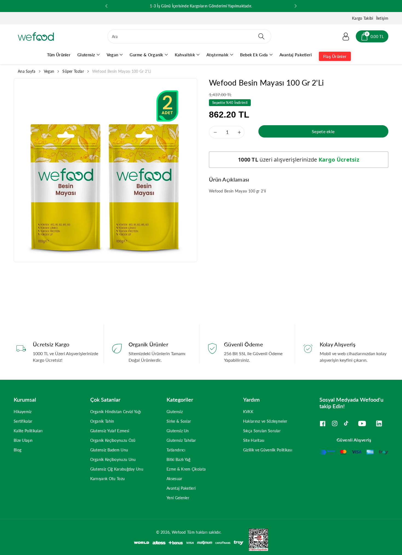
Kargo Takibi (362, 18)
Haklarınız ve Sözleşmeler (265, 421)
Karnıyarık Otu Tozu (107, 478)
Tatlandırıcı (176, 450)
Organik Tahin (102, 421)
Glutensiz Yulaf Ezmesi (109, 430)
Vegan (112, 54)
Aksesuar (174, 478)
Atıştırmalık (217, 54)
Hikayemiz (23, 411)
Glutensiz (86, 54)
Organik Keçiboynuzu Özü (113, 440)
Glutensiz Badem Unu (109, 450)
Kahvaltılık (185, 54)
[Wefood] (36, 36)
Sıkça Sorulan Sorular (262, 430)
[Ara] (261, 36)
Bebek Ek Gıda (254, 54)
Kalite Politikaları (28, 430)
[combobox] (189, 36)
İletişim (382, 18)
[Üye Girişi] (346, 36)
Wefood (179, 532)
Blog (17, 450)
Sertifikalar (23, 421)
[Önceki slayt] (106, 6)
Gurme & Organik (146, 54)
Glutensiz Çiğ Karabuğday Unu (116, 469)
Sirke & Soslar (179, 421)
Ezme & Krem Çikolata (186, 469)
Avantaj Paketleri (181, 488)
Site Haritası (253, 440)
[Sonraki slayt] (296, 6)
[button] (372, 36)
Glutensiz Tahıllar (181, 440)
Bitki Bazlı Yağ (179, 459)
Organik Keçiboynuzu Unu (113, 459)
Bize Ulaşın (23, 440)
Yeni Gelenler (178, 497)
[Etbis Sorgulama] (255, 539)
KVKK (248, 411)
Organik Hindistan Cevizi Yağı (115, 411)
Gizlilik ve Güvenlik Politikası (267, 450)
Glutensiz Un (178, 430)
